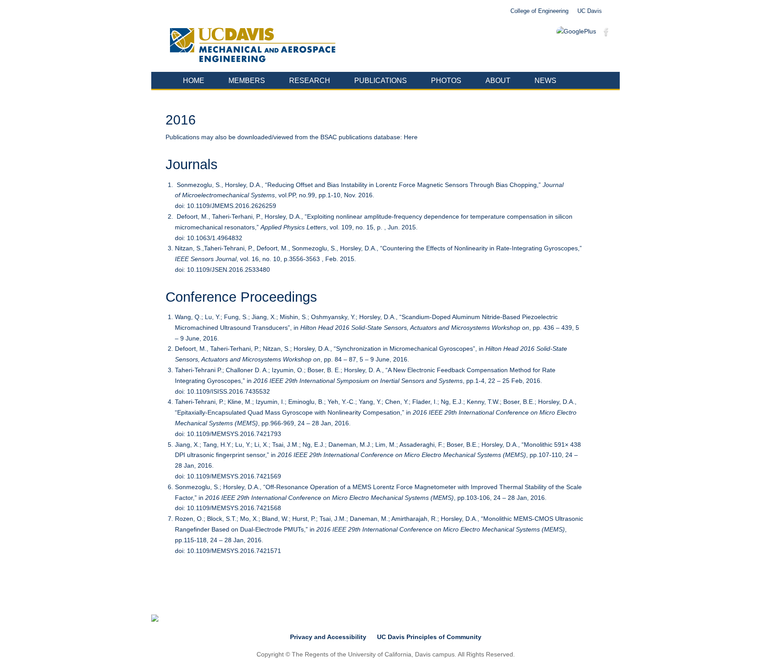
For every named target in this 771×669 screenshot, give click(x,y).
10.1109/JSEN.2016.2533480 (228, 269)
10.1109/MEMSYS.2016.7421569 (234, 476)
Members (246, 80)
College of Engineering (539, 11)
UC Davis (589, 11)
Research (309, 80)
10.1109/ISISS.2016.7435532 (228, 391)
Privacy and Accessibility (328, 636)
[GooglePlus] (576, 31)
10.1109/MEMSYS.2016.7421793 (234, 433)
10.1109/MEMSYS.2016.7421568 (234, 507)
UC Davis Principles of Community (429, 636)
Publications (380, 80)
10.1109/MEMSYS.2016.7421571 (234, 550)
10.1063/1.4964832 (214, 237)
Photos (446, 80)
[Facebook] (606, 33)
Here (411, 137)
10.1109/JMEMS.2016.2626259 (231, 205)
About (497, 80)
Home (193, 80)
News (545, 80)
